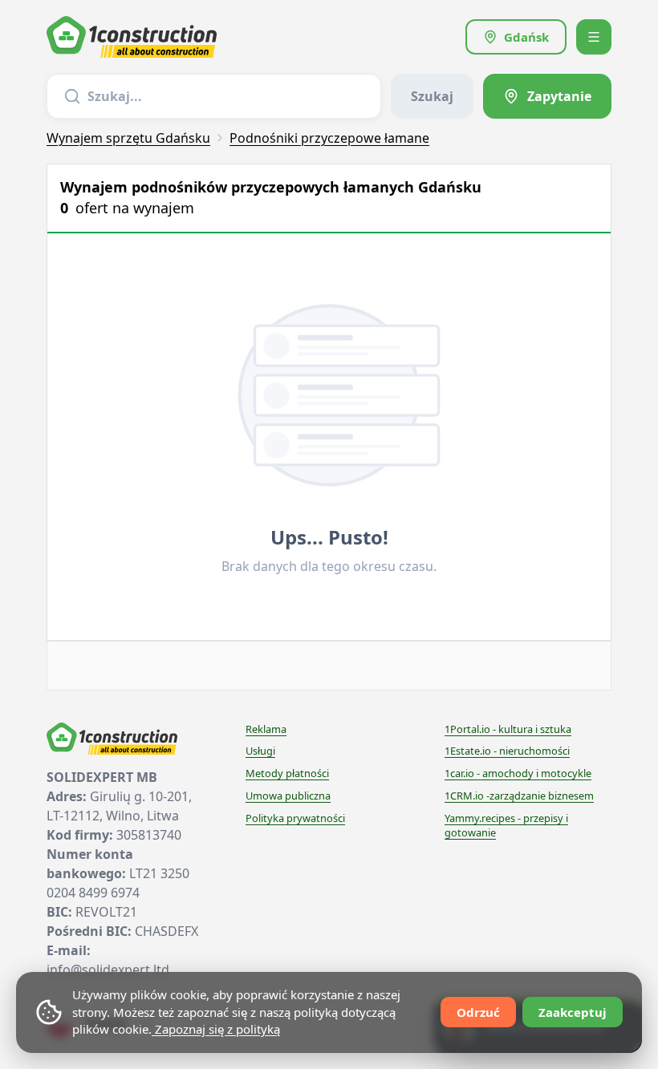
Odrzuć (478, 1012)
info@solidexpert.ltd (108, 969)
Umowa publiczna (288, 795)
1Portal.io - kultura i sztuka (508, 729)
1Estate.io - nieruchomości (507, 750)
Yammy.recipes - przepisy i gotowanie (506, 825)
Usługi (260, 750)
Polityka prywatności (295, 818)
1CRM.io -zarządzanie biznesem (519, 795)
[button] (516, 37)
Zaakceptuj (572, 1012)
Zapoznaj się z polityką (216, 1029)
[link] (547, 96)
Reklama (266, 729)
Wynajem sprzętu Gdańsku (128, 138)
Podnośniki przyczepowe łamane (329, 138)
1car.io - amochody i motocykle (518, 773)
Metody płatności (287, 773)
